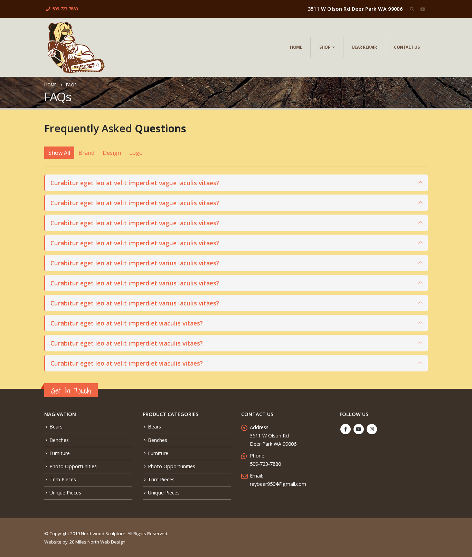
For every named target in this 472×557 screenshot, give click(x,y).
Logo (136, 153)
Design (112, 153)
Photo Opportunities (73, 466)
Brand (86, 153)
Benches (59, 440)
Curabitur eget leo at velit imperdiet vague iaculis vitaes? (134, 183)
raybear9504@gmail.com (278, 484)
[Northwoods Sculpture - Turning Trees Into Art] (75, 47)
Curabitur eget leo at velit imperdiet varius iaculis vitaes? (134, 263)
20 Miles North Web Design (97, 542)
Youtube (358, 429)
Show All (59, 153)
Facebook (345, 429)
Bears (56, 426)
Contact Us (406, 47)
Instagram (372, 429)
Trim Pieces (62, 479)
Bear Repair (364, 47)
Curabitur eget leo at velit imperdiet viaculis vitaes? (126, 323)
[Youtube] (422, 9)
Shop (324, 47)
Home (296, 47)
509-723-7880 (65, 9)
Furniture (59, 453)
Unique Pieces (65, 492)
